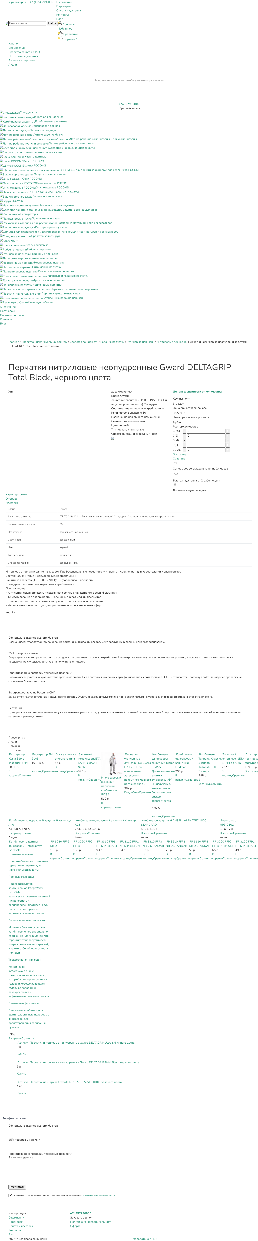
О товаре (12, 499)
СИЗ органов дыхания (23, 56)
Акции (12, 65)
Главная (13, 342)
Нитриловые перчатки (171, 342)
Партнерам (63, 6)
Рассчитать (17, 1186)
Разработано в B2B (144, 1239)
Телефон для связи (14, 1118)
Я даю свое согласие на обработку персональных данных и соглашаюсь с (64, 1195)
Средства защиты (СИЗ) (24, 52)
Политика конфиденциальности (91, 1222)
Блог (59, 19)
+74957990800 (129, 104)
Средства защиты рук (84, 342)
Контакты (62, 15)
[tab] (129, 494)
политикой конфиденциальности (99, 1195)
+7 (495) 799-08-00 (43, 2)
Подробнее (131, 792)
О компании (64, 2)
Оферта (75, 1226)
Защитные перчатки (21, 60)
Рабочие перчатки (112, 342)
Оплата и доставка (68, 10)
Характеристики (16, 494)
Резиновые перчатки (140, 342)
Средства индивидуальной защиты (44, 342)
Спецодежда (16, 48)
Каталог (13, 44)
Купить (21, 1054)
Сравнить (179, 459)
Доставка (12, 503)
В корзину (179, 454)
